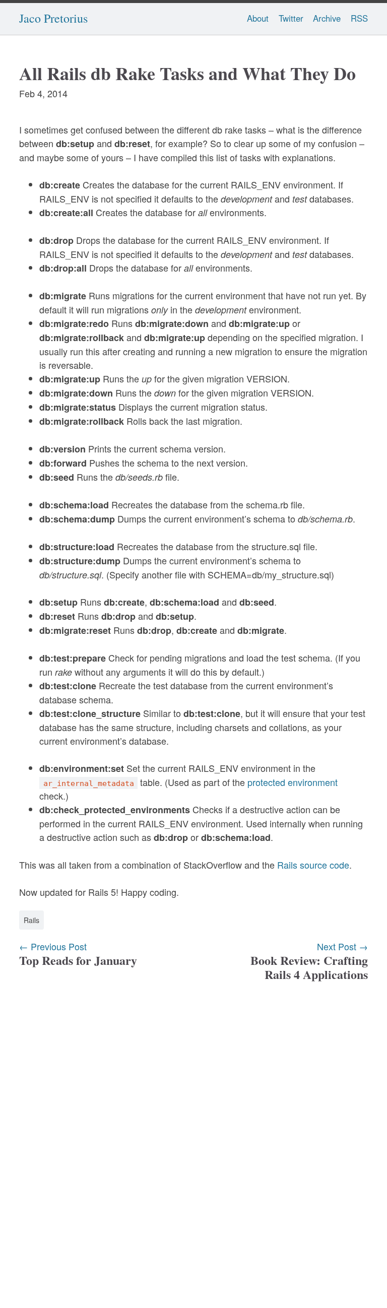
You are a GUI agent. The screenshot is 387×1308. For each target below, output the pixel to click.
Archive (327, 18)
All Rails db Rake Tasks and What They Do (187, 73)
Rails (31, 920)
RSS (359, 18)
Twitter (291, 18)
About (258, 18)
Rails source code (313, 864)
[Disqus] (193, 1135)
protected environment (292, 782)
